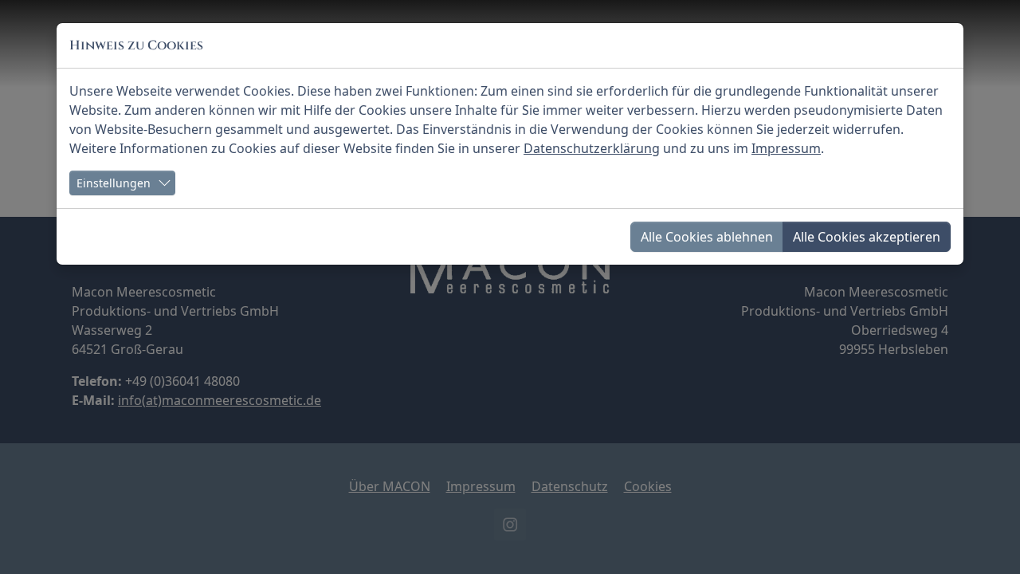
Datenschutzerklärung (592, 148)
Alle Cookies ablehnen (707, 237)
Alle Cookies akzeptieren (866, 237)
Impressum (786, 148)
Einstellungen (113, 183)
